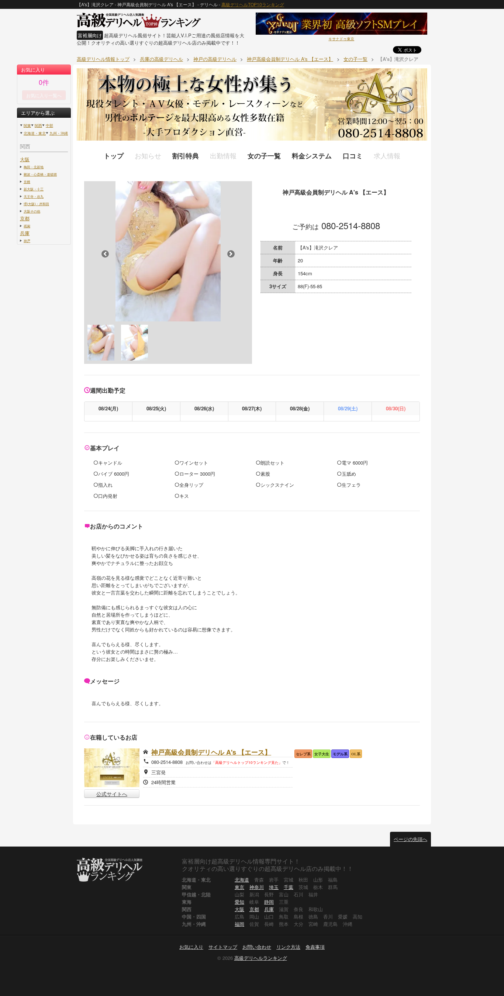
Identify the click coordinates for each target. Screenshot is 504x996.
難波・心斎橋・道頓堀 (40, 174)
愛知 (239, 901)
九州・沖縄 (58, 133)
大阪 (25, 159)
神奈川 (256, 886)
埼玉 (274, 886)
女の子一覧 (264, 156)
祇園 (27, 225)
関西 (38, 125)
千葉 (288, 886)
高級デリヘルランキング (260, 957)
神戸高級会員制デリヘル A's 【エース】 (211, 752)
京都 (25, 218)
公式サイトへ (111, 793)
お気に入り (191, 946)
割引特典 (185, 156)
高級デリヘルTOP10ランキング (252, 4)
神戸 (27, 240)
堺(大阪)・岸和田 (36, 203)
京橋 (27, 181)
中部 (49, 125)
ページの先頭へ (410, 838)
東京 (239, 886)
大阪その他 (32, 211)
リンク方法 (288, 946)
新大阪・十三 (34, 189)
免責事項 (315, 946)
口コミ (353, 156)
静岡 (269, 901)
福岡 (239, 923)
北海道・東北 (35, 133)
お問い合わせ (256, 946)
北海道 (242, 879)
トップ (114, 156)
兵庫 (25, 233)
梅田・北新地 (34, 166)
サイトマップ (222, 946)
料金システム (312, 156)
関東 (27, 125)
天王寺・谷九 (34, 196)
